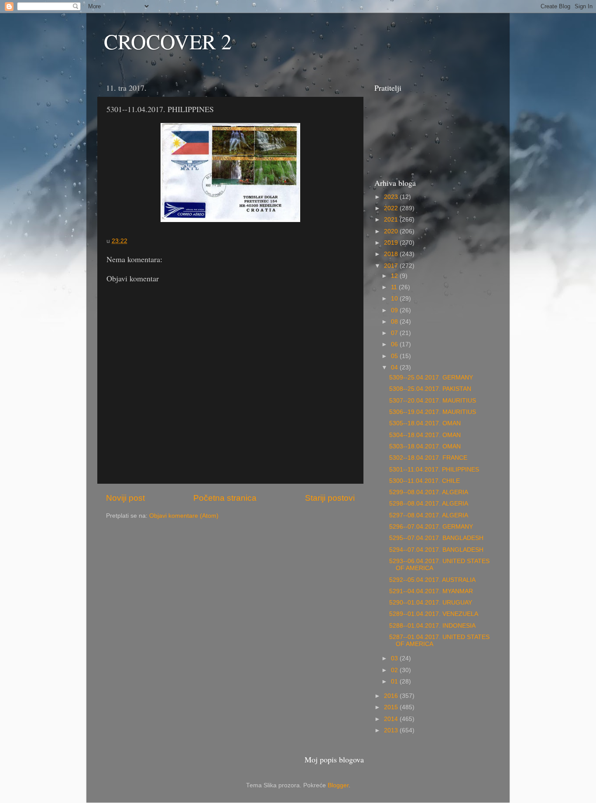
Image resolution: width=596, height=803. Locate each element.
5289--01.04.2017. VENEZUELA (433, 614)
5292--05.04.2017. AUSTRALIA (432, 580)
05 (395, 356)
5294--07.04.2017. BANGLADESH (436, 550)
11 (395, 287)
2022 (392, 208)
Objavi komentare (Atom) (184, 516)
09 (395, 310)
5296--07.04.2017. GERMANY (431, 526)
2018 (392, 254)
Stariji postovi (330, 497)
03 (395, 658)
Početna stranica (225, 497)
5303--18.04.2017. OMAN (425, 446)
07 (395, 333)
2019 (392, 242)
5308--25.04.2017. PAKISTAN (430, 389)
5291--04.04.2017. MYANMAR (431, 591)
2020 (392, 231)
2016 (392, 696)
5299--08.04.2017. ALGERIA (428, 492)
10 (395, 298)
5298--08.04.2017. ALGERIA (428, 503)
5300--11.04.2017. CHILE (424, 481)
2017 (392, 266)
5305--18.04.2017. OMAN (425, 423)
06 (395, 344)
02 (395, 670)
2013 (392, 730)
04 (395, 367)
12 (395, 276)
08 (395, 321)
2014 (392, 719)
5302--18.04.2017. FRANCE (428, 457)
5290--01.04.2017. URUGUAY (430, 602)
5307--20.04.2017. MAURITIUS (432, 400)
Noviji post (125, 497)
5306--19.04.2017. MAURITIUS (432, 412)
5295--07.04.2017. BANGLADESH (436, 538)
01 (395, 681)
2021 (392, 219)
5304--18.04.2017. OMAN (425, 435)
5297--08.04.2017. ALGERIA (428, 515)
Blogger (338, 785)
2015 (392, 707)
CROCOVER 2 (168, 41)
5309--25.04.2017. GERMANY (431, 377)
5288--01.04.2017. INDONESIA (432, 625)
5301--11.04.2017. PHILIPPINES (434, 469)
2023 (392, 197)
